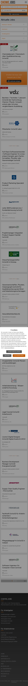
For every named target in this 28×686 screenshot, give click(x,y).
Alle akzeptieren (19, 355)
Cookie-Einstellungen (14, 351)
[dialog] (14, 343)
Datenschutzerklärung (9, 347)
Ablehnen (7, 355)
